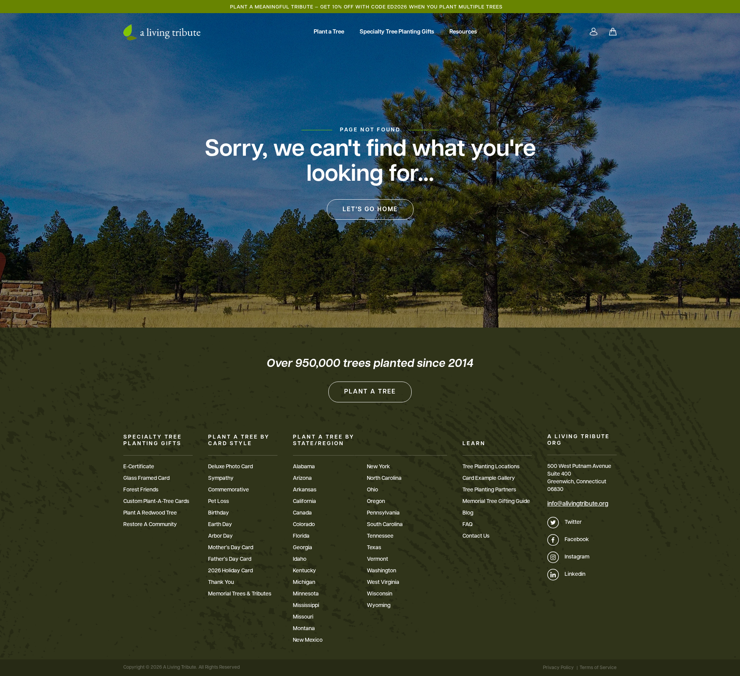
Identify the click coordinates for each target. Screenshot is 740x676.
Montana (304, 629)
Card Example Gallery (488, 478)
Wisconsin (379, 594)
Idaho (299, 559)
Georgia (302, 548)
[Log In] (593, 32)
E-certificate (138, 467)
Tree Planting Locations (491, 467)
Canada (302, 513)
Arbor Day (220, 536)
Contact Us (475, 536)
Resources (463, 32)
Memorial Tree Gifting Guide (496, 501)
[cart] (613, 32)
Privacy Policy (558, 668)
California (304, 501)
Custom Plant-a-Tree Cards (156, 501)
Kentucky (304, 571)
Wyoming (378, 606)
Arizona (302, 478)
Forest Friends (140, 490)
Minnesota (306, 594)
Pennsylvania (383, 513)
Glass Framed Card (146, 478)
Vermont (377, 559)
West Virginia (383, 582)
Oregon (376, 501)
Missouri (303, 617)
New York (378, 467)
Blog (467, 513)
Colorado (304, 525)
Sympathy (221, 478)
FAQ (467, 525)
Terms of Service (598, 668)
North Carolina (384, 478)
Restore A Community (150, 525)
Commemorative (228, 490)
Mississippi (306, 606)
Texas (374, 548)
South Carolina (385, 525)
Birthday (218, 513)
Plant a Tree (329, 32)
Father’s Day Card (229, 559)
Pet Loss (218, 501)
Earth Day (220, 525)
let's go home (370, 210)
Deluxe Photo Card (230, 467)
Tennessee (380, 536)
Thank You (221, 582)
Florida (301, 536)
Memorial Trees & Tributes (239, 594)
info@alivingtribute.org (577, 504)
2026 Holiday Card (230, 571)
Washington (381, 571)
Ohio (372, 490)
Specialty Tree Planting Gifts (397, 32)
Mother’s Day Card (230, 548)
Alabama (304, 467)
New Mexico (308, 640)
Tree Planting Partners (489, 490)
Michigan (304, 582)
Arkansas (304, 490)
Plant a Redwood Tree (150, 513)
